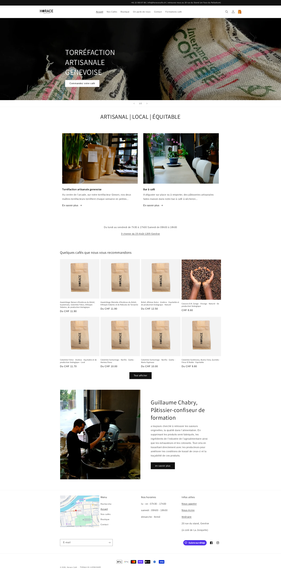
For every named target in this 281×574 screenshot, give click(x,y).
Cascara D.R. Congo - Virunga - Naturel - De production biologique (200, 305)
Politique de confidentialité (90, 567)
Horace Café (72, 567)
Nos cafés (105, 514)
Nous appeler (189, 504)
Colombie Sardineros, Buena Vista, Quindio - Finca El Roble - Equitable (201, 361)
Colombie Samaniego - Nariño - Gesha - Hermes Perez (118, 361)
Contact (104, 524)
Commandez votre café (82, 83)
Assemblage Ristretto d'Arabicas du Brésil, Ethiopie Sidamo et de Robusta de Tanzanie (119, 303)
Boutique (105, 519)
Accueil (104, 509)
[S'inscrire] (109, 542)
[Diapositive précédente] (134, 103)
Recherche (106, 504)
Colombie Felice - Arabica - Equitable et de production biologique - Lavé (78, 361)
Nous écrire (188, 510)
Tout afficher (140, 375)
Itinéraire (187, 517)
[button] (226, 12)
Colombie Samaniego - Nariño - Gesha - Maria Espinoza (158, 361)
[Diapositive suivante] (147, 103)
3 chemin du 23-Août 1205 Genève (140, 234)
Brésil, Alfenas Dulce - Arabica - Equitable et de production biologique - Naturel (160, 303)
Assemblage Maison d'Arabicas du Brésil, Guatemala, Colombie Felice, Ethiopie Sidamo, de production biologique (77, 304)
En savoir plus (70, 205)
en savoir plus (163, 466)
